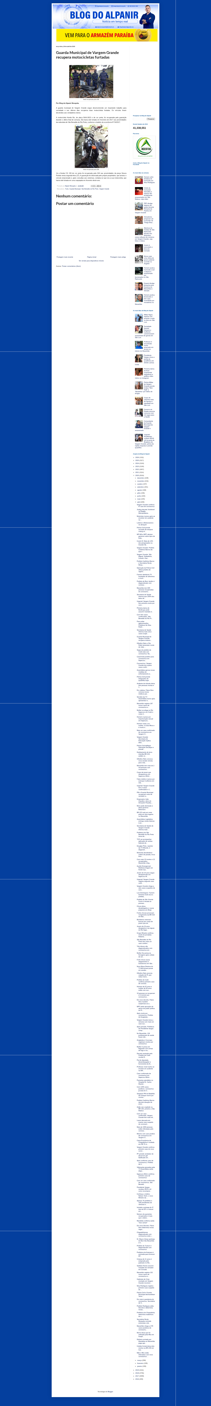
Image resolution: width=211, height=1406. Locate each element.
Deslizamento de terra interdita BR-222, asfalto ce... (144, 754)
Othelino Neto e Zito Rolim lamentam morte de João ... (145, 645)
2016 (137, 1379)
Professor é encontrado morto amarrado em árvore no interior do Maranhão (144, 346)
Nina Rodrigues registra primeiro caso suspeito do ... (145, 1287)
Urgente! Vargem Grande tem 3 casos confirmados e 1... (145, 787)
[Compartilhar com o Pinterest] (100, 186)
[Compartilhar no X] (96, 186)
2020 (137, 475)
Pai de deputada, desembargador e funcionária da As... (144, 1062)
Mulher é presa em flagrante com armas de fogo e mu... (145, 1048)
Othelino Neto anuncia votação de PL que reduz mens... (144, 975)
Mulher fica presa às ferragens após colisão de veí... (145, 955)
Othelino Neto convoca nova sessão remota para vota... (145, 761)
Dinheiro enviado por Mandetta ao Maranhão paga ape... (146, 1341)
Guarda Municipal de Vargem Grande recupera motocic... (144, 638)
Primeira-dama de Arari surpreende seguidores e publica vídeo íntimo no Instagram (144, 373)
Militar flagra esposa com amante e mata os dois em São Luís (149, 318)
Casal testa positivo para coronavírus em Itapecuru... (145, 658)
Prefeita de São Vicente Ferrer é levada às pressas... (145, 901)
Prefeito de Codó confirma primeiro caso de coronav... (145, 981)
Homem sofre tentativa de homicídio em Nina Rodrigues (149, 179)
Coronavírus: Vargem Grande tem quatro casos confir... (144, 665)
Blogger (110, 1391)
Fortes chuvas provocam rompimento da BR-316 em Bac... (146, 915)
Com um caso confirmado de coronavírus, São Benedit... (146, 1182)
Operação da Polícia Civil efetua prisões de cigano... (145, 569)
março (139, 1360)
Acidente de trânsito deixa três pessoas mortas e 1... (146, 685)
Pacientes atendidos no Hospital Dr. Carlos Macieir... (145, 1082)
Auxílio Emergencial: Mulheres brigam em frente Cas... (145, 868)
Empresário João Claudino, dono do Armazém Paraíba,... (145, 801)
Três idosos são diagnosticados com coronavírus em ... (144, 948)
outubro (140, 484)
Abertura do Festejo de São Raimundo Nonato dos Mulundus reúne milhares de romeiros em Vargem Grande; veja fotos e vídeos (145, 234)
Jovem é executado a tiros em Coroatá (148, 247)
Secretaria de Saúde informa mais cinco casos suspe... (144, 632)
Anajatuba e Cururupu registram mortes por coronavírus (145, 1042)
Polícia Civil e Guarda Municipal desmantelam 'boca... (146, 1294)
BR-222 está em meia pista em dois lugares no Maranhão (145, 814)
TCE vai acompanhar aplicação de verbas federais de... (144, 841)
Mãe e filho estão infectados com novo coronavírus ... (145, 1354)
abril (139, 502)
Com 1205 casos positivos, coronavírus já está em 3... (145, 1089)
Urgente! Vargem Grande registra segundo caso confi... (145, 881)
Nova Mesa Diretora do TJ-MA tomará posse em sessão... (145, 968)
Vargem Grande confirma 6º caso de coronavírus (146, 505)
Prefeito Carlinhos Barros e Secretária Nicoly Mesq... (145, 563)
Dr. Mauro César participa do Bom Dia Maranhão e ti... (146, 1241)
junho (139, 496)
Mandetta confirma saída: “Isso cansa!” (146, 1222)
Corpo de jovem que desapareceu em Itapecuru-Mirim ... (144, 774)
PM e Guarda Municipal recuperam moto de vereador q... (145, 794)
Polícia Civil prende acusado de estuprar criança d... (145, 529)
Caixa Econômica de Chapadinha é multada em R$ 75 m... (145, 1142)
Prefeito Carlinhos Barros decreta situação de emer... (145, 1102)
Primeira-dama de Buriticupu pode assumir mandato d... (145, 610)
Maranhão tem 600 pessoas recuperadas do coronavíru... (145, 590)
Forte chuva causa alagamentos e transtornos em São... (145, 961)
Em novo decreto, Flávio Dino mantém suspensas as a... (145, 1001)
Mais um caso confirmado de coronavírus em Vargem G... (146, 732)
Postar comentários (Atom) (71, 266)
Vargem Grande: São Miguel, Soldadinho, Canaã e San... (144, 556)
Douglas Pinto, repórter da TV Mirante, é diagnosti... (145, 848)
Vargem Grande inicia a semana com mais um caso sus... (145, 1022)
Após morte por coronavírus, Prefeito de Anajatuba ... (145, 1015)
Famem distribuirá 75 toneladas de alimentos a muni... (146, 576)
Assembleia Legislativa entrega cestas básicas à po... (146, 821)
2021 (137, 472)
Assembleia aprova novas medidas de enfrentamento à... (146, 672)
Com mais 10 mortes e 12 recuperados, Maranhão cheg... (146, 861)
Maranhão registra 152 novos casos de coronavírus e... (145, 1274)
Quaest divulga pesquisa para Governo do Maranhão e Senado (149, 287)
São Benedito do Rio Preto (89, 189)
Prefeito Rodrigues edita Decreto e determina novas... (145, 1308)
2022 (137, 469)
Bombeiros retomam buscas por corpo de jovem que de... (145, 921)
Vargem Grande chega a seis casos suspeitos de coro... (146, 888)
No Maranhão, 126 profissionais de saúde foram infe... (145, 1035)
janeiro (139, 1366)
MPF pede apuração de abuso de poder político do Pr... (146, 1008)
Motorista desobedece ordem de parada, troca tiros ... (146, 854)
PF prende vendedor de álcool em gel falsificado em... (145, 1155)
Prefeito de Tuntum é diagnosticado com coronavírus (144, 1247)
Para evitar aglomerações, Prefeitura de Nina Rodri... (144, 624)
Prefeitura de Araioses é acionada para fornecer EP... (146, 1254)
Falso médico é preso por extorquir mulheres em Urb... (146, 781)
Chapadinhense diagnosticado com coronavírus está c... (145, 1234)
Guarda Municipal (75, 189)
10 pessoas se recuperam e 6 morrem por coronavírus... (146, 995)
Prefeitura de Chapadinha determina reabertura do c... (146, 1314)
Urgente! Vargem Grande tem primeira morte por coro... (146, 603)
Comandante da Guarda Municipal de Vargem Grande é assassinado (144, 425)
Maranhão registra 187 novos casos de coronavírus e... (145, 705)
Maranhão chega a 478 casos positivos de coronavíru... (145, 1328)
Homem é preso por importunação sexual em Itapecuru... (145, 719)
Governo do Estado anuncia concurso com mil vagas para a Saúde (149, 413)
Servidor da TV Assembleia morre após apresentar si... (146, 699)
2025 (137, 460)
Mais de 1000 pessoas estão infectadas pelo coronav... (145, 1129)
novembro (141, 481)
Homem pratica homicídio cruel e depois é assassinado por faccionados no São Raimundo (145, 273)
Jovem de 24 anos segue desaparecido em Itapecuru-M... (145, 874)
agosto (139, 490)
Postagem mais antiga (118, 257)
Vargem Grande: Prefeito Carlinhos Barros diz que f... (145, 549)
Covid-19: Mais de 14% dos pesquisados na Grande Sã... (145, 543)
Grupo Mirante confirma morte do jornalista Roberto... (145, 935)
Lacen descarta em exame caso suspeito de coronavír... (145, 1122)
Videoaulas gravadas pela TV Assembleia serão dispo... (146, 1169)
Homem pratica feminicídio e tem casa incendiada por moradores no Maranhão (145, 299)
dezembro (141, 478)
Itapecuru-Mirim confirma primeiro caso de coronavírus (145, 1176)
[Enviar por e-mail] (92, 186)
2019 (137, 1370)
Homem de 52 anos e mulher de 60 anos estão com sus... (144, 988)
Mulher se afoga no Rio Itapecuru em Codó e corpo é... (145, 712)
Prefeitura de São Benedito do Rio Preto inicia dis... (145, 834)
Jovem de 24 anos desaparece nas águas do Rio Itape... (145, 928)
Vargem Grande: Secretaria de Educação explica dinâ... (144, 739)
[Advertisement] (144, 79)
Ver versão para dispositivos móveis (91, 261)
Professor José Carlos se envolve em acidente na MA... (145, 1068)
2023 (137, 466)
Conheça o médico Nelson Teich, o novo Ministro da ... (145, 1196)
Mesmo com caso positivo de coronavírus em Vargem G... (146, 1135)
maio (139, 499)
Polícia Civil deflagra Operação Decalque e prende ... (145, 747)
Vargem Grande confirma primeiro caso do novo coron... (145, 1149)
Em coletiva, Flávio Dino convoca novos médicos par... (145, 692)
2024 (137, 463)
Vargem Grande (104, 189)
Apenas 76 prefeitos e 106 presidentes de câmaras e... (144, 1202)
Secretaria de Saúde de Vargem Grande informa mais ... (145, 827)
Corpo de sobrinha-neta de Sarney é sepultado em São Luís (149, 401)
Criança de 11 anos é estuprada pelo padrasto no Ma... (144, 1261)
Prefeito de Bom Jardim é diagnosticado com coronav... (146, 583)
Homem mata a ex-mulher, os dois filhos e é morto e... (145, 725)
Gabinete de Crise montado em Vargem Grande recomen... (145, 1281)
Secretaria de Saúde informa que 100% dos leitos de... (145, 596)
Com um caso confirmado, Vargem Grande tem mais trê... (145, 1115)
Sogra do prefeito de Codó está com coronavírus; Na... (144, 652)
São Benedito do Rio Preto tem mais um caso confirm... (144, 941)
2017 (137, 1376)
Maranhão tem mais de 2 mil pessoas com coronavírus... (145, 767)
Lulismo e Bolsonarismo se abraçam (145, 524)
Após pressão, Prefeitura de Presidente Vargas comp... (145, 1028)
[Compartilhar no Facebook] (98, 186)
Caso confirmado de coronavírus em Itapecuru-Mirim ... (144, 1075)
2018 (137, 1373)
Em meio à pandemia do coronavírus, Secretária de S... (146, 1301)
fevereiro (140, 1363)
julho (139, 493)
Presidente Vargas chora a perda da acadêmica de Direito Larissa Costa (145, 359)
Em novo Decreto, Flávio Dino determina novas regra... (145, 1227)
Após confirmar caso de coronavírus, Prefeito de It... (145, 1162)
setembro (140, 487)
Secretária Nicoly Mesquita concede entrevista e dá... (144, 1321)
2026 (137, 457)
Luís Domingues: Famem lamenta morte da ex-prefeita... (145, 894)
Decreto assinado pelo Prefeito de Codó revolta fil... (144, 1055)
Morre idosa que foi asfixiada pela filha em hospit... (145, 1334)
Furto (67, 189)
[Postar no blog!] (94, 186)
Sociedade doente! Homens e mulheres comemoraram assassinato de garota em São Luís (144, 331)
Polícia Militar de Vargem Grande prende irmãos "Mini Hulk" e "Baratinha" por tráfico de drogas (145, 387)
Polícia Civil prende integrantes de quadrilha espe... (143, 678)
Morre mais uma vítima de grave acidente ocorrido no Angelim (149, 259)
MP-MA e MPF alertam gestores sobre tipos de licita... (146, 536)
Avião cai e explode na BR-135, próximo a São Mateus (146, 1109)
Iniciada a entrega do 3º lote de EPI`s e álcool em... (145, 1209)
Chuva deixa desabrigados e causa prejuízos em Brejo (145, 908)
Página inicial (91, 257)
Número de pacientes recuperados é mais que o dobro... (144, 1216)
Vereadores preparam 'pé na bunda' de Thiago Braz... (149, 219)
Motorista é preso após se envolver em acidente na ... (146, 518)
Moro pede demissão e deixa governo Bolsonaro (145, 807)
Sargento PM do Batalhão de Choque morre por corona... (146, 1095)
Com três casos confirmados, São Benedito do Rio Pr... (145, 616)
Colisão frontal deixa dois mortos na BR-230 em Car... (145, 1348)
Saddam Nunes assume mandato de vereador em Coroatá (145, 1267)
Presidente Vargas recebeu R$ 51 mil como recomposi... (144, 1189)
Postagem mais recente (65, 257)
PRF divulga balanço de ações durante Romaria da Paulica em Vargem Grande (144, 207)
